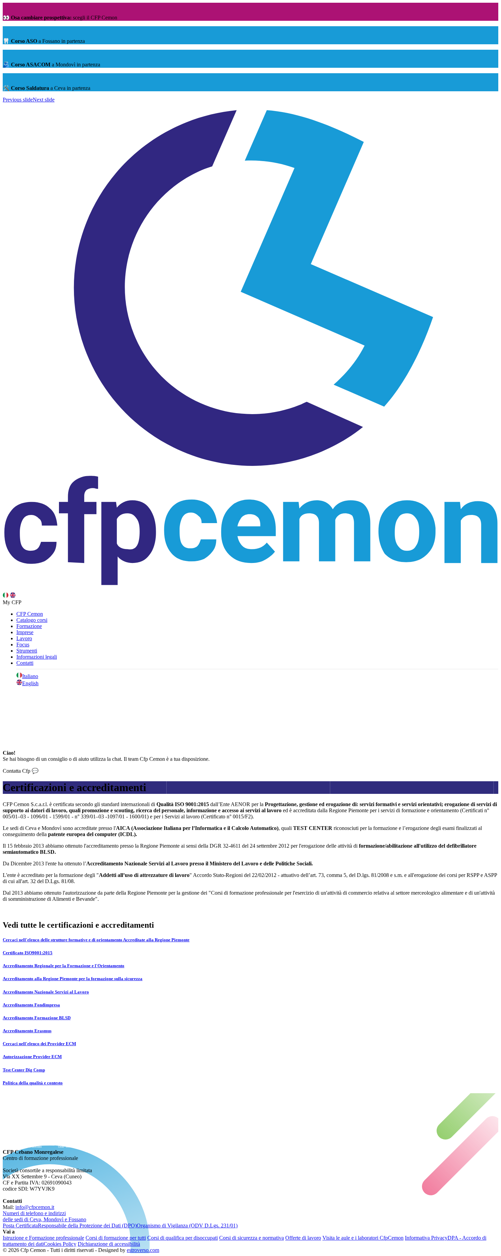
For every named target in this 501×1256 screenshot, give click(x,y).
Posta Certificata (20, 1225)
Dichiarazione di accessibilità (109, 1244)
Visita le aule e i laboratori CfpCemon (363, 1238)
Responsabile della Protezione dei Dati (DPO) (87, 1225)
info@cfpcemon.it (34, 1207)
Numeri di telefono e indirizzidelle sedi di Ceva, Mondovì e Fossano (44, 1216)
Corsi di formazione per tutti (116, 1238)
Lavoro (24, 638)
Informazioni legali (36, 657)
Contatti (24, 663)
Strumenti (26, 651)
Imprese (24, 632)
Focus (22, 644)
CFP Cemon (29, 614)
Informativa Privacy (426, 1238)
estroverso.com (143, 1250)
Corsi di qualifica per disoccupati (182, 1238)
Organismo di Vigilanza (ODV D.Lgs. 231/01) (187, 1225)
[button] (18, 100)
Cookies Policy (60, 1244)
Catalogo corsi (31, 620)
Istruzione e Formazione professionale (43, 1238)
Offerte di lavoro (303, 1238)
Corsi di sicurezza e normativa (251, 1238)
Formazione (29, 626)
